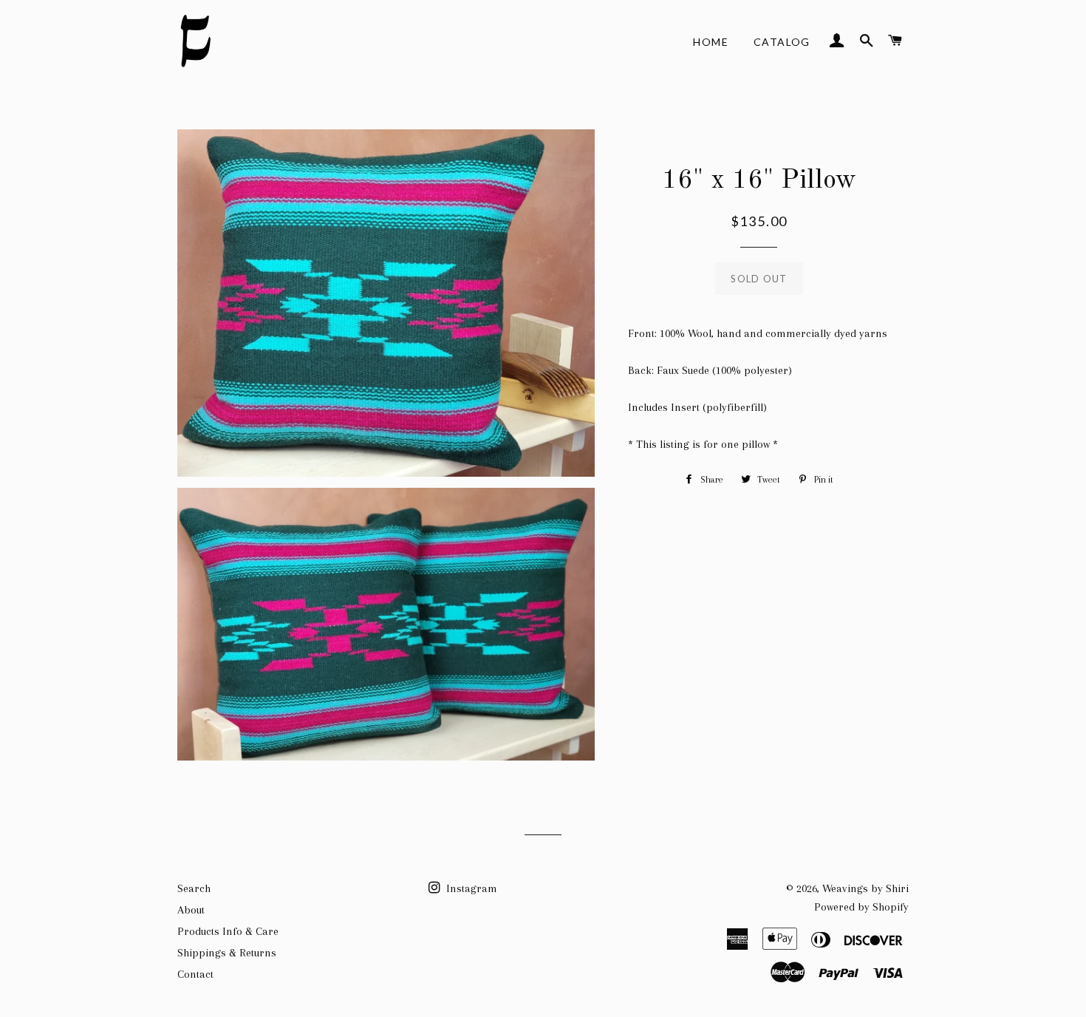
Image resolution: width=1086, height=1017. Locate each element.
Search (194, 888)
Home (710, 41)
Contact (195, 974)
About (191, 909)
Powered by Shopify (861, 907)
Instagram (470, 888)
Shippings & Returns (226, 952)
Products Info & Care (228, 931)
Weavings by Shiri (865, 888)
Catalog (782, 41)
